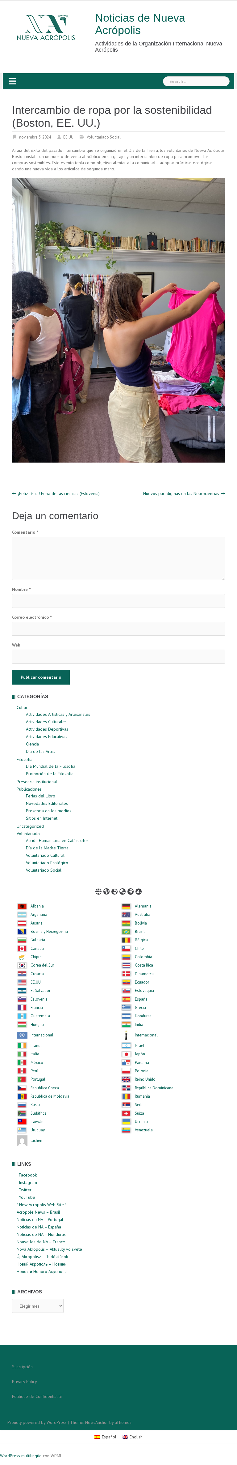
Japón (140, 1054)
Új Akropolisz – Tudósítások (42, 1256)
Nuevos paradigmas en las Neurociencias (181, 493)
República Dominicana (154, 1088)
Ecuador (142, 982)
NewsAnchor (96, 1422)
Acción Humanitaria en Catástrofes (57, 840)
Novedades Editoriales (47, 803)
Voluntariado (28, 833)
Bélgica (141, 940)
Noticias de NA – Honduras (41, 1234)
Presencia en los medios (48, 811)
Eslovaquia (144, 991)
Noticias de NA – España (39, 1227)
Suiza (139, 1113)
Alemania (143, 906)
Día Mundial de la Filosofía (50, 766)
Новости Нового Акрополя (42, 1271)
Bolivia (141, 923)
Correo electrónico (32, 617)
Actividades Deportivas (47, 729)
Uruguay (38, 1130)
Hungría (37, 1025)
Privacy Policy (24, 1381)
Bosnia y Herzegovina (49, 931)
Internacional (42, 1035)
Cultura (23, 707)
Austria (37, 923)
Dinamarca (144, 974)
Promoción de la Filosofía (49, 773)
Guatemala (40, 1016)
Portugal (38, 1079)
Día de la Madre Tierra (47, 848)
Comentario (25, 532)
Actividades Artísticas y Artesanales (58, 714)
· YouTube (26, 1197)
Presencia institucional (37, 781)
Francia (37, 1008)
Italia (35, 1054)
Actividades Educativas (46, 736)
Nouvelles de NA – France (41, 1242)
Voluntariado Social (104, 137)
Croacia (37, 974)
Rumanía (142, 1096)
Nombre (21, 589)
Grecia (140, 1008)
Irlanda (37, 1046)
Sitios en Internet (41, 818)
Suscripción (22, 1366)
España (141, 999)
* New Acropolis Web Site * (42, 1204)
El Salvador (40, 991)
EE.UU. (68, 137)
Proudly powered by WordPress (37, 1422)
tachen (36, 1140)
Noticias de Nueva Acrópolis (140, 23)
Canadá (37, 948)
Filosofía (24, 759)
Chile (139, 948)
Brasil (140, 931)
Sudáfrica (39, 1113)
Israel (139, 1046)
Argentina (39, 914)
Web (16, 645)
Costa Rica (144, 965)
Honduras (143, 1016)
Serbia (140, 1105)
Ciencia (32, 744)
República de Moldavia (50, 1096)
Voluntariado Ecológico (47, 862)
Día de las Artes (40, 751)
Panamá (142, 1063)
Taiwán (37, 1122)
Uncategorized (30, 826)
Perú (34, 1071)
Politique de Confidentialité (37, 1396)
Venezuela (144, 1130)
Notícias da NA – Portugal (40, 1219)
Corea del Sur (42, 965)
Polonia (141, 1071)
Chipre (36, 957)
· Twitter (24, 1190)
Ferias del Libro (40, 796)
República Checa (45, 1088)
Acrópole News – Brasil (38, 1212)
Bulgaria (38, 940)
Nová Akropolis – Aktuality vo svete (49, 1249)
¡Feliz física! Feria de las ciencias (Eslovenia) (59, 493)
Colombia (143, 957)
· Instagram (27, 1182)
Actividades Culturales (46, 721)
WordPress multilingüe (21, 1456)
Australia (142, 914)
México (37, 1063)
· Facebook (27, 1175)
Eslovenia (39, 999)
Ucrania (141, 1122)
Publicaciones (29, 789)
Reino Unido (145, 1079)
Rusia (35, 1105)
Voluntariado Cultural (45, 855)
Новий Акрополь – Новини (41, 1264)
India (139, 1025)
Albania (37, 906)
